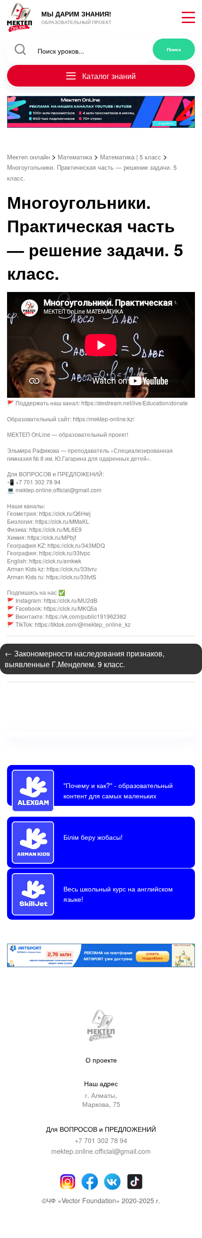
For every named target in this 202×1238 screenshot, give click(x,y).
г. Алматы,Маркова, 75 (101, 1100)
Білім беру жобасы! (93, 837)
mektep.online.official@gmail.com (101, 1151)
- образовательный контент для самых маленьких (118, 790)
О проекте (101, 1060)
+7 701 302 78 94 (101, 1140)
